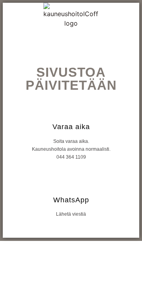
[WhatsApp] (71, 181)
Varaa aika (71, 127)
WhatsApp (71, 200)
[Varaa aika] (71, 108)
